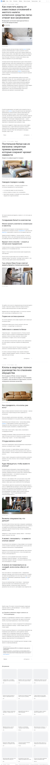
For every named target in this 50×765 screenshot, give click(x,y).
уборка (19, 71)
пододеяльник (22, 230)
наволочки (4, 232)
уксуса (10, 111)
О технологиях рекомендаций (34, 764)
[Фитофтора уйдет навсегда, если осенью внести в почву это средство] (9, 755)
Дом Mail (12, 4)
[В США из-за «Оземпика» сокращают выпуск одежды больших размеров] (25, 723)
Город (16, 364)
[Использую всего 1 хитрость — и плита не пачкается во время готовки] (40, 723)
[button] (17, 36)
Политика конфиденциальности (43, 764)
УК (26, 577)
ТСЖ (8, 578)
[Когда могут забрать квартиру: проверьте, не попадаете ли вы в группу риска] (9, 739)
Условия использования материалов (24, 764)
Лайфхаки (16, 4)
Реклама (8, 764)
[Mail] (1, 1)
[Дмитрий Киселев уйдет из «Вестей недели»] (25, 708)
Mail (1, 764)
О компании (4, 764)
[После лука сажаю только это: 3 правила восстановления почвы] (40, 739)
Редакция (16, 764)
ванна (24, 49)
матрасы (4, 423)
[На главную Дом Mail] (3, 1)
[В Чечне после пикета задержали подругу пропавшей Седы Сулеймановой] (40, 755)
